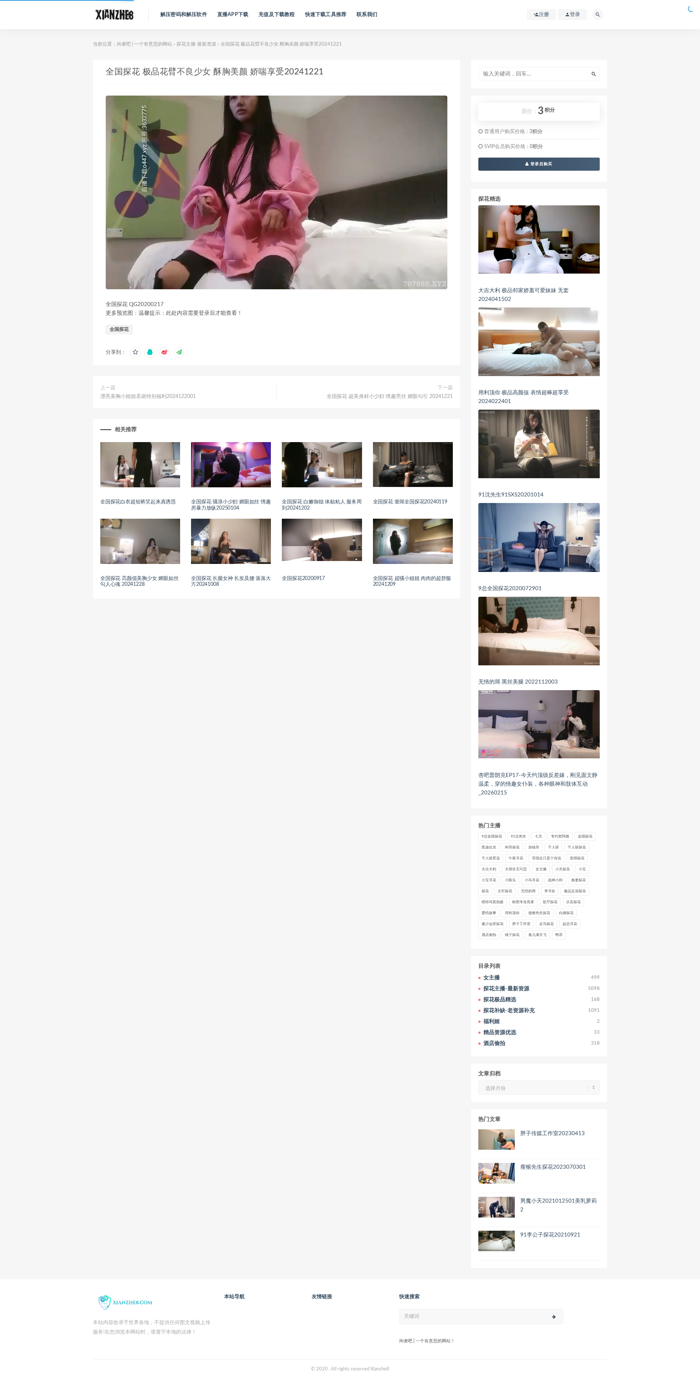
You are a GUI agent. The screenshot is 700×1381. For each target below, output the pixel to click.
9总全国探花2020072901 (510, 588)
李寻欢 (549, 891)
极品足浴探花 (575, 891)
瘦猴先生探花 (539, 913)
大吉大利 (489, 869)
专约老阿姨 (560, 836)
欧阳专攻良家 (523, 902)
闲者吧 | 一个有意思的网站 (144, 44)
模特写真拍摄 (492, 902)
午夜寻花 (516, 858)
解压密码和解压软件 (183, 14)
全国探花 (119, 329)
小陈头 (510, 880)
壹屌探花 (577, 858)
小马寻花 (532, 880)
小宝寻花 (489, 880)
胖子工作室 (521, 924)
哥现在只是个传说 (546, 858)
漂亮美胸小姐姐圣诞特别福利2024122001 (148, 396)
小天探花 (562, 869)
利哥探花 (512, 847)
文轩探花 (505, 891)
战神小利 (555, 880)
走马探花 (546, 924)
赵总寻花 (570, 924)
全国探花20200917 (303, 578)
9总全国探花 (492, 836)
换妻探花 (578, 880)
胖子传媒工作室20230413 (552, 1133)
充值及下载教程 (276, 14)
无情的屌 (528, 891)
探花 (485, 891)
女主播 (541, 869)
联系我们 (367, 14)
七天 (538, 836)
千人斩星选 (491, 858)
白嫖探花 (566, 913)
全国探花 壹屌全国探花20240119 (410, 501)
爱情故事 (489, 913)
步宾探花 (573, 902)
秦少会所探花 (492, 924)
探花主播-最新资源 (196, 44)
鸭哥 (559, 935)
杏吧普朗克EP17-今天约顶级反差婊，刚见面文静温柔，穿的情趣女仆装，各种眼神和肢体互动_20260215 (538, 784)
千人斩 (553, 847)
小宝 (582, 869)
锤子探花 (512, 935)
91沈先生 (518, 836)
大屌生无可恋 (516, 869)
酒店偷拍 (489, 935)
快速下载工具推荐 (326, 14)
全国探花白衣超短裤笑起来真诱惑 (138, 501)
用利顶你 (512, 913)
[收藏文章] (135, 352)
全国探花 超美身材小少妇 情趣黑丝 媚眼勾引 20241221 (390, 396)
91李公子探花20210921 (550, 1235)
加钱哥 (533, 847)
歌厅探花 (550, 902)
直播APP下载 (232, 14)
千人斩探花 (577, 847)
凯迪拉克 (489, 847)
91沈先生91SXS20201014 (511, 495)
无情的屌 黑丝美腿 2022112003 (518, 682)
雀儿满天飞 (537, 935)
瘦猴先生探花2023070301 (553, 1167)
